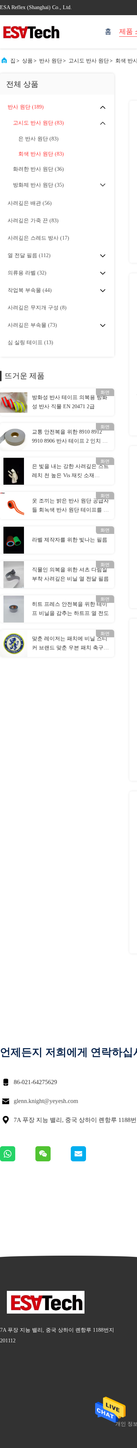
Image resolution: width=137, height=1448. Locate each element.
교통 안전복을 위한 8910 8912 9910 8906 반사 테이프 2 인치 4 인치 (68, 437)
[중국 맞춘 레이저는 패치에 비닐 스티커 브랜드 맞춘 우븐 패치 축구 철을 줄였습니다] (13, 643)
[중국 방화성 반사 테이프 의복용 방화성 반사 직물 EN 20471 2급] (13, 402)
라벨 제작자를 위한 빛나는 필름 (69, 540)
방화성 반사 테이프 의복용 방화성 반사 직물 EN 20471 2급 (69, 402)
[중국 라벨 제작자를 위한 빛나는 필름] (13, 540)
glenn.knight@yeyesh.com (46, 1101)
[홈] (30, 31)
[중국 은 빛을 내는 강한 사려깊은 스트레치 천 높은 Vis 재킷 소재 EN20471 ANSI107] (13, 471)
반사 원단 (50, 61)
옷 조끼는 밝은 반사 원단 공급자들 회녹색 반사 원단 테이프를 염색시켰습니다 (70, 506)
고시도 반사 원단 (88, 61)
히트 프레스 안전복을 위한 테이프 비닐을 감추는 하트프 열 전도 (70, 608)
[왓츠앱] (17, 1159)
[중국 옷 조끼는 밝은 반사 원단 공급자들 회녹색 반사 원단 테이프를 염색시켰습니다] (13, 505)
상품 (27, 61)
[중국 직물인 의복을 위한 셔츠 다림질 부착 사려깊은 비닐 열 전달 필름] (13, 574)
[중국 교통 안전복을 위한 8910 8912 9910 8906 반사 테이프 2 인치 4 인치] (13, 436)
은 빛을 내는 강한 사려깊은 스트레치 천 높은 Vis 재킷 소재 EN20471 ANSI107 (70, 471)
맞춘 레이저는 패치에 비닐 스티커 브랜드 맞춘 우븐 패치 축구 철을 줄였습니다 (69, 644)
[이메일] (88, 1159)
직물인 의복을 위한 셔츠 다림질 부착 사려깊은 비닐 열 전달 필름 (70, 574)
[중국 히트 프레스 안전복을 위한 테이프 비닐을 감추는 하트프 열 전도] (13, 609)
